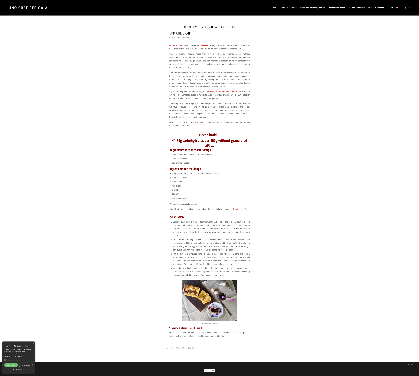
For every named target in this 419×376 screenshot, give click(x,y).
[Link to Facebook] (405, 7)
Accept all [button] (11, 365)
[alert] (18, 357)
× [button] (33, 343)
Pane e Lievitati (177, 37)
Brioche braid (180, 33)
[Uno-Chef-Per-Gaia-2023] (28, 7)
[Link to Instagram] (409, 7)
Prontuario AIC (239, 209)
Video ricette (187, 37)
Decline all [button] (26, 365)
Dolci (171, 37)
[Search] (388, 7)
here (196, 122)
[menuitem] (275, 7)
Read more (19, 356)
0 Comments (180, 348)
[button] (18, 369)
